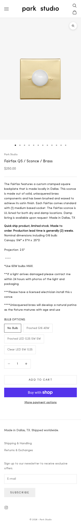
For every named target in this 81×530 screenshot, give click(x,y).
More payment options (41, 402)
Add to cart (40, 379)
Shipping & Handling (18, 443)
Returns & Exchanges (18, 450)
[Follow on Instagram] (6, 507)
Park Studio (10, 154)
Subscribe (19, 492)
